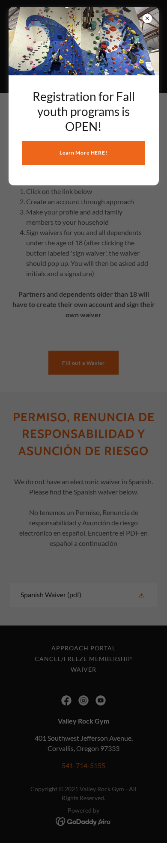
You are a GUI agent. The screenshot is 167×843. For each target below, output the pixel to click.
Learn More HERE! (83, 152)
